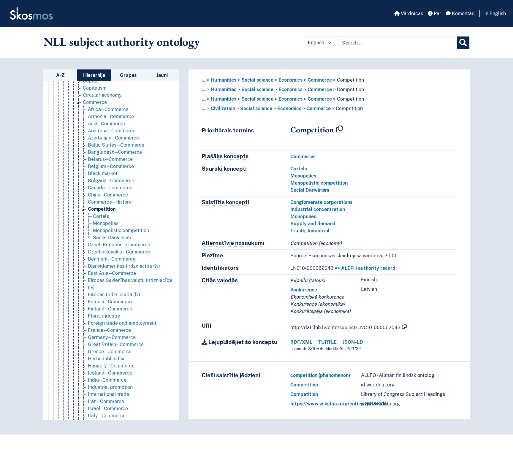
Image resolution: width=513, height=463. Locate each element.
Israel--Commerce (108, 408)
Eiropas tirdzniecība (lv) (114, 294)
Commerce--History (110, 202)
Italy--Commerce (107, 415)
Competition (101, 209)
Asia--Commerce (106, 123)
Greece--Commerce (110, 351)
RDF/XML (301, 342)
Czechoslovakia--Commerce (119, 252)
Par (437, 13)
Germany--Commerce (112, 337)
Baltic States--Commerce (116, 145)
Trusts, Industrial (310, 231)
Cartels (101, 216)
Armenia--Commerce (111, 116)
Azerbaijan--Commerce (113, 138)
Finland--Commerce (110, 309)
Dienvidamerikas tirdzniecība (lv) (124, 266)
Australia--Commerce (111, 131)
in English (495, 13)
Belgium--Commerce (111, 166)
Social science (257, 80)
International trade (108, 394)
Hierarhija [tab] (94, 75)
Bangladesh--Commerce (115, 152)
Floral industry (104, 316)
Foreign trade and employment (122, 323)
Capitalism (95, 88)
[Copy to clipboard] (339, 129)
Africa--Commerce (108, 109)
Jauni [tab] (162, 75)
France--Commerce (109, 330)
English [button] (316, 42)
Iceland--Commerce (110, 373)
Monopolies (105, 223)
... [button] (204, 80)
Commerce (95, 102)
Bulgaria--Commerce (111, 180)
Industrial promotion (110, 387)
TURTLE (327, 342)
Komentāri (463, 13)
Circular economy (102, 95)
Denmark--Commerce (111, 259)
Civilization (223, 108)
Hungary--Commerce (111, 366)
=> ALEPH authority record (365, 268)
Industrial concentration (317, 209)
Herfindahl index (106, 358)
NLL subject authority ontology (121, 41)
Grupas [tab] (128, 75)
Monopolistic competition (121, 230)
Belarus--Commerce (110, 159)
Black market (103, 173)
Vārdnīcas (411, 13)
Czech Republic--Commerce (119, 245)
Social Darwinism (112, 237)
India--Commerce (107, 380)
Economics (290, 80)
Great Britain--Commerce (116, 344)
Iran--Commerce (106, 401)
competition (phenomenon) (320, 375)
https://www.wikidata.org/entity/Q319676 (338, 404)
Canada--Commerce (110, 188)
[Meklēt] (463, 42)
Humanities (223, 80)
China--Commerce (108, 195)
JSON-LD (353, 342)
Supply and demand (312, 223)
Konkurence (303, 290)
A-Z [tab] (60, 75)
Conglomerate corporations (321, 202)
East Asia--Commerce (112, 273)
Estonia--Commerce (110, 302)
